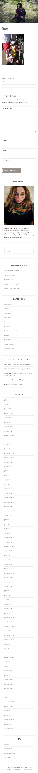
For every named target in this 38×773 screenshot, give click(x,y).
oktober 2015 (8, 577)
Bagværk (7, 309)
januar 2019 (7, 449)
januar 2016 (7, 569)
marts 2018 (7, 489)
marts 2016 (7, 560)
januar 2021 (7, 409)
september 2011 (9, 693)
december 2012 (9, 653)
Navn (5, 140)
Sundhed (7, 340)
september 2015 (9, 582)
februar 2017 (8, 533)
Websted (7, 160)
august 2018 (8, 466)
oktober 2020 (8, 413)
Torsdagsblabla (9, 275)
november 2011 (9, 684)
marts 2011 (7, 697)
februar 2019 (8, 444)
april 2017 (7, 524)
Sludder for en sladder (11, 331)
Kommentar (8, 110)
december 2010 (9, 702)
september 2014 (9, 626)
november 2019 (9, 426)
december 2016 (9, 538)
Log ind (6, 744)
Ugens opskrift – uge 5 (11, 284)
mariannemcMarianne (11, 380)
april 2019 (7, 440)
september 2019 (9, 435)
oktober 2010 (8, 706)
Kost (5, 322)
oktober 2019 (8, 431)
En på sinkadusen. (26, 380)
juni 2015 (7, 595)
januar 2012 (7, 675)
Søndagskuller (8, 280)
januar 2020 (8, 422)
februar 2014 (8, 631)
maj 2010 (7, 711)
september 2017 (9, 511)
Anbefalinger (8, 304)
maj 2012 (7, 662)
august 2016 (8, 551)
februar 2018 (8, 493)
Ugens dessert (9, 344)
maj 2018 (7, 480)
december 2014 (9, 617)
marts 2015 (7, 604)
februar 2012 (8, 671)
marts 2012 (7, 666)
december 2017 (9, 498)
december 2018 (9, 453)
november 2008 (9, 728)
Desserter (7, 317)
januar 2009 (8, 724)
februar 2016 (8, 564)
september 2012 (9, 657)
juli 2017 (6, 520)
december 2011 (8, 680)
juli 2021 (6, 400)
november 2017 (9, 502)
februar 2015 (8, 608)
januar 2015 (7, 613)
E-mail (6, 150)
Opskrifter (7, 326)
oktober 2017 (8, 506)
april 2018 (7, 484)
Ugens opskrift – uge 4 (11, 288)
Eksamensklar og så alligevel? (23, 364)
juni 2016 (7, 555)
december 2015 (9, 573)
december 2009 (9, 720)
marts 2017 (7, 529)
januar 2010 (7, 715)
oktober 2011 (8, 688)
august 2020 (8, 418)
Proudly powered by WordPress (19, 767)
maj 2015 (7, 600)
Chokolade (7, 313)
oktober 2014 (8, 622)
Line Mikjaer (7, 3)
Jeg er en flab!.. (18, 384)
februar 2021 (8, 404)
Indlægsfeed (8, 749)
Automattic (26, 770)
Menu (32, 3)
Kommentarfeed (9, 753)
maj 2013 (7, 644)
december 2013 (9, 635)
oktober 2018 (8, 462)
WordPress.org (9, 757)
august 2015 (8, 586)
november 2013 (9, 640)
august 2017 (8, 515)
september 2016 (9, 546)
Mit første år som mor (11, 271)
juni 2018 (7, 475)
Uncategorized (9, 349)
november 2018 (9, 458)
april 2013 (7, 648)
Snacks (6, 335)
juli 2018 (6, 471)
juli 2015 (6, 591)
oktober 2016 (8, 542)
